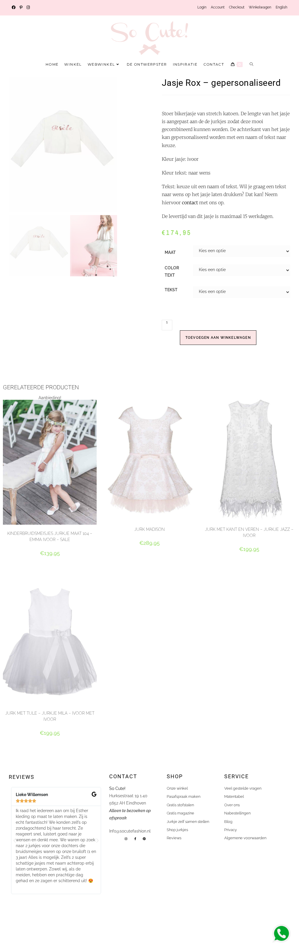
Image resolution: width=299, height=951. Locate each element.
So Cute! (118, 788)
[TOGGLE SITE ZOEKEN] (251, 64)
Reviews (21, 777)
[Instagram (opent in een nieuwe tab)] (28, 8)
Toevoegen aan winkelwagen (218, 338)
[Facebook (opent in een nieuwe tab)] (15, 8)
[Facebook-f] (135, 838)
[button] (15, 841)
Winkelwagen (260, 7)
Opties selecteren (50, 563)
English (281, 7)
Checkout (236, 7)
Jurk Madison (149, 529)
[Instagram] (126, 838)
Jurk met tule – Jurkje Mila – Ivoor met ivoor (49, 716)
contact (190, 202)
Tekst (171, 289)
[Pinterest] (144, 838)
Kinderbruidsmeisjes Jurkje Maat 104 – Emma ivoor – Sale (49, 536)
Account (218, 7)
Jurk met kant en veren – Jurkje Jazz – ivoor (249, 532)
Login (201, 7)
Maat (170, 252)
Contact (123, 776)
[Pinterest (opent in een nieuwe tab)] (21, 8)
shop (175, 776)
